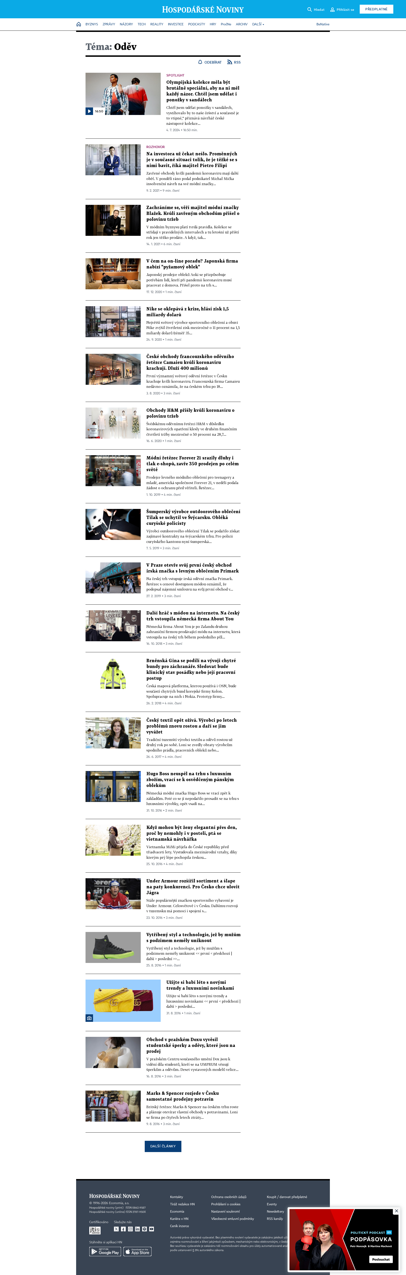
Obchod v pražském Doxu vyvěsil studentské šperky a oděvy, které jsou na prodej (190, 1046)
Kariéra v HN (179, 1219)
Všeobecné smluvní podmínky (232, 1219)
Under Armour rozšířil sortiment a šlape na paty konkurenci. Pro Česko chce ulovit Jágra (193, 887)
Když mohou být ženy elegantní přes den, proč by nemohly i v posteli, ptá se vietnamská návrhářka (191, 833)
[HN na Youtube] (151, 1229)
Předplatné (376, 9)
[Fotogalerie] (89, 1018)
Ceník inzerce (179, 1226)
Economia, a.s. (119, 1203)
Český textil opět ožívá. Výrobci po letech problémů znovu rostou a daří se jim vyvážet (191, 726)
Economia (177, 1211)
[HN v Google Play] (105, 1251)
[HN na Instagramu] (130, 1229)
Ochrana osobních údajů (228, 1197)
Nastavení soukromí (225, 1211)
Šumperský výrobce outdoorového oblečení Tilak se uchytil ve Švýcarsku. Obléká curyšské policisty (193, 518)
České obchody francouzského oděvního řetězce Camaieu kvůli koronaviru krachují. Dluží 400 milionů (190, 362)
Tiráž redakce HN (182, 1204)
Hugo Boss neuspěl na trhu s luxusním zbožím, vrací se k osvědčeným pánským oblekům (190, 780)
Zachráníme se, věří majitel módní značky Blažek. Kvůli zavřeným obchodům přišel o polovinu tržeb (192, 213)
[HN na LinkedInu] (137, 1229)
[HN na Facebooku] (123, 1229)
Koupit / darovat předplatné (287, 1197)
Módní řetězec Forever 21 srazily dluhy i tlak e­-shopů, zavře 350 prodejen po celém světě (192, 464)
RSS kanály (275, 1219)
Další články (163, 1146)
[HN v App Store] (137, 1251)
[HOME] (79, 24)
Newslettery (275, 1211)
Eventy (272, 1204)
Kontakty (176, 1197)
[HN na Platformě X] (116, 1229)
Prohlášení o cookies (225, 1204)
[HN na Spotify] (144, 1229)
